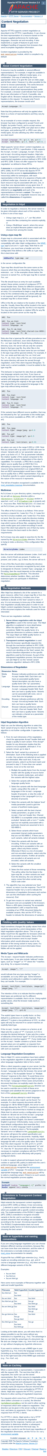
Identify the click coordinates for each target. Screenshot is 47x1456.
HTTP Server (14, 16)
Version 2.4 (38, 16)
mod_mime (5, 1253)
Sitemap (35, 1449)
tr (44, 1438)
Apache (4, 16)
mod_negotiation (9, 54)
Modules (5, 1449)
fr (32, 1438)
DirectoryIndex (20, 540)
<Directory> (6, 499)
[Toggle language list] (3, 26)
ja (36, 1438)
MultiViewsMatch (12, 574)
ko (40, 1438)
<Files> (30, 499)
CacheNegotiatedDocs (11, 1403)
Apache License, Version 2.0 (26, 1443)
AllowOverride (25, 501)
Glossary (27, 1449)
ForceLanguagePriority (23, 1086)
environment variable (9, 1434)
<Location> (18, 499)
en (28, 1438)
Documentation (26, 16)
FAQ (20, 1449)
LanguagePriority (18, 1093)
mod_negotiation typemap (11, 485)
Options (16, 496)
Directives (13, 1449)
